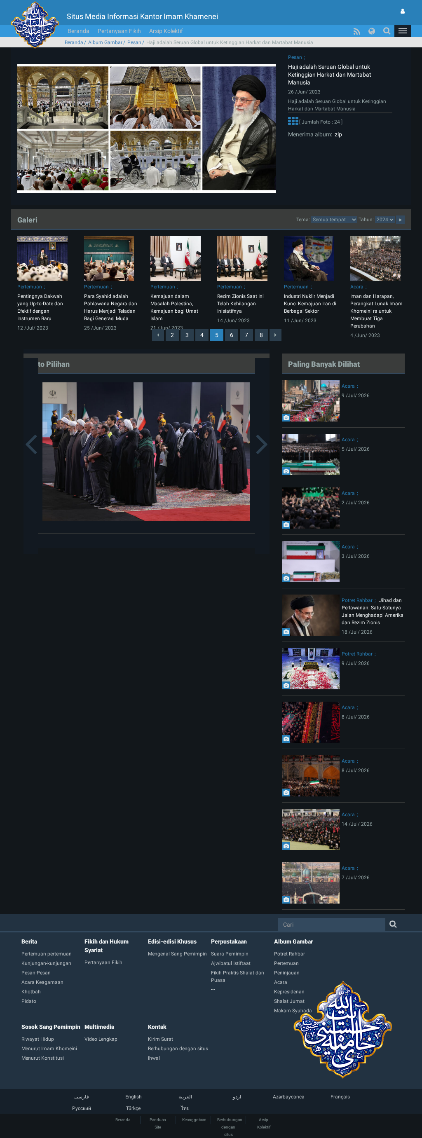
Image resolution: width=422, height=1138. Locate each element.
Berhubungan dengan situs (229, 1127)
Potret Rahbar (357, 600)
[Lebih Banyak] (293, 122)
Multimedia (99, 1026)
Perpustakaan (229, 941)
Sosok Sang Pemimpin (50, 1026)
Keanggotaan (194, 1119)
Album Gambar (105, 42)
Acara (356, 287)
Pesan (134, 42)
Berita (29, 941)
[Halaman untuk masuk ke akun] (402, 11)
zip (337, 134)
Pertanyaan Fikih (119, 31)
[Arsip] (242, 989)
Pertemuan (29, 287)
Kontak (157, 1026)
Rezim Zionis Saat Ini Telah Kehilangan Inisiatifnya (240, 303)
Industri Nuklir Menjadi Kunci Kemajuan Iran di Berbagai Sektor (310, 303)
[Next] (275, 335)
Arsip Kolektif (166, 31)
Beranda (78, 31)
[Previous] (158, 335)
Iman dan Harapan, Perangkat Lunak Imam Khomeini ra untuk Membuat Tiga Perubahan (376, 311)
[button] (402, 31)
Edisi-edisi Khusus (172, 941)
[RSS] (356, 31)
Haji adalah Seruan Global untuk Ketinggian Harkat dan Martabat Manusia (329, 74)
